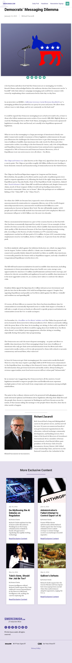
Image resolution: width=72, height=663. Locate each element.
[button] (67, 3)
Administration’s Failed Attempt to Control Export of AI (50, 513)
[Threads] (22, 627)
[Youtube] (19, 627)
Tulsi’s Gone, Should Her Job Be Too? (19, 577)
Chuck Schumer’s (14, 184)
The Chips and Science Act (14, 161)
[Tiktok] (16, 627)
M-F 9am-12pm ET (19, 644)
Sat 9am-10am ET (49, 644)
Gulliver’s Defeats (49, 575)
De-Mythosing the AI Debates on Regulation (19, 513)
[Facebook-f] (12, 627)
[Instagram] (9, 627)
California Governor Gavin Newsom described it (42, 102)
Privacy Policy (35, 648)
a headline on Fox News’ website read (31, 320)
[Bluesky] (26, 627)
